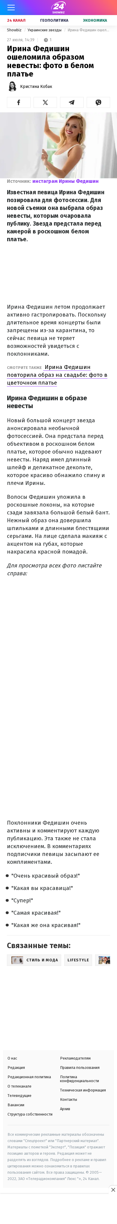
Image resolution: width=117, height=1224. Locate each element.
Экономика (95, 20)
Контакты (68, 1099)
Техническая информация (83, 1090)
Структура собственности (30, 1114)
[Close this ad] (113, 1189)
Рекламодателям (75, 1058)
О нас (12, 1058)
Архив (65, 1109)
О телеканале (20, 1086)
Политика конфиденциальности (79, 1079)
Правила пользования (80, 1067)
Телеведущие (20, 1095)
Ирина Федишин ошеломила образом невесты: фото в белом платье (89, 30)
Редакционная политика (29, 1077)
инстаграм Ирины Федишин (65, 181)
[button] (19, 102)
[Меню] (11, 7)
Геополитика (54, 20)
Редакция (16, 1067)
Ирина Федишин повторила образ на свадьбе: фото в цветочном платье (57, 375)
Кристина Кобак (36, 86)
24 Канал (16, 20)
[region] (58, 1209)
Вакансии (16, 1105)
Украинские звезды (45, 30)
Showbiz (14, 30)
